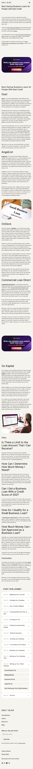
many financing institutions (13, 27)
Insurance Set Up (9, 679)
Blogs (3, 725)
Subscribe (7, 739)
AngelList (4, 156)
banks (15, 31)
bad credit (15, 563)
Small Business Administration (10, 517)
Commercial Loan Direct (8, 284)
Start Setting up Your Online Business (15, 688)
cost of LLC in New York (23, 130)
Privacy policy (22, 743)
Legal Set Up (8, 684)
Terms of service (6, 751)
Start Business (6, 715)
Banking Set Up (9, 675)
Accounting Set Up (10, 670)
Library (4, 718)
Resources (5, 721)
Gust (3, 98)
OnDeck (13, 228)
